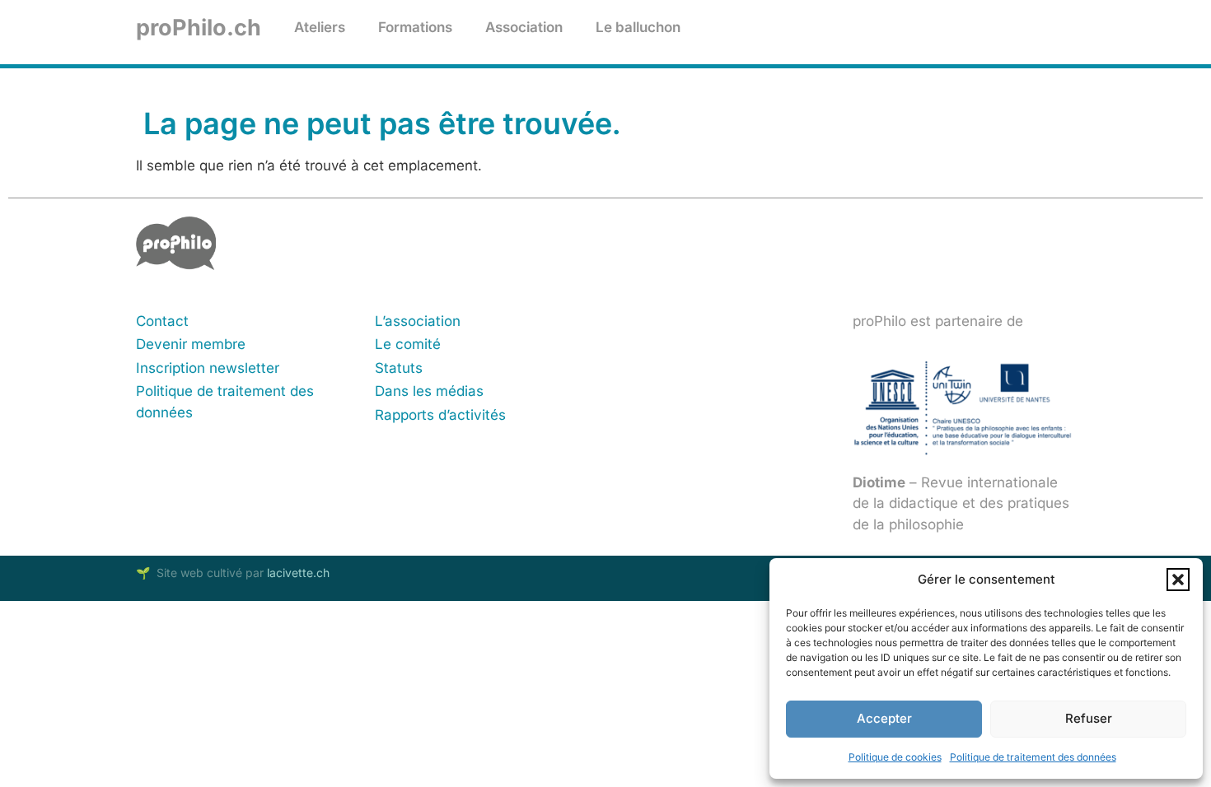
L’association (418, 321)
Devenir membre (190, 344)
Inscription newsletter (207, 368)
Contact (162, 321)
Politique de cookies (895, 757)
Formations (415, 27)
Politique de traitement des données (1033, 757)
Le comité (408, 344)
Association (524, 27)
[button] (1178, 579)
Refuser (1088, 718)
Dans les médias (429, 391)
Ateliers (319, 27)
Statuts (399, 368)
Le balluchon (638, 27)
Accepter (884, 718)
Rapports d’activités (440, 415)
